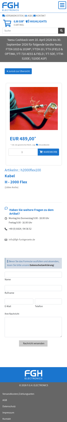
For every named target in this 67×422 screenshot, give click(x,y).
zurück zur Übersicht (19, 71)
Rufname (9, 292)
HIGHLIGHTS (38, 21)
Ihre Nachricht (12, 313)
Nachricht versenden (33, 343)
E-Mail (8, 306)
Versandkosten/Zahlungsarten (18, 393)
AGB (28, 15)
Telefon (39, 306)
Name (8, 279)
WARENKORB (50, 152)
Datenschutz (9, 406)
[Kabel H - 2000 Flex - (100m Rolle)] (34, 108)
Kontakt (6, 418)
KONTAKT (41, 15)
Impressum (8, 412)
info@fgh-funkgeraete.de (22, 239)
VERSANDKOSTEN (14, 15)
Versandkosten (43, 145)
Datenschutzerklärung (42, 265)
